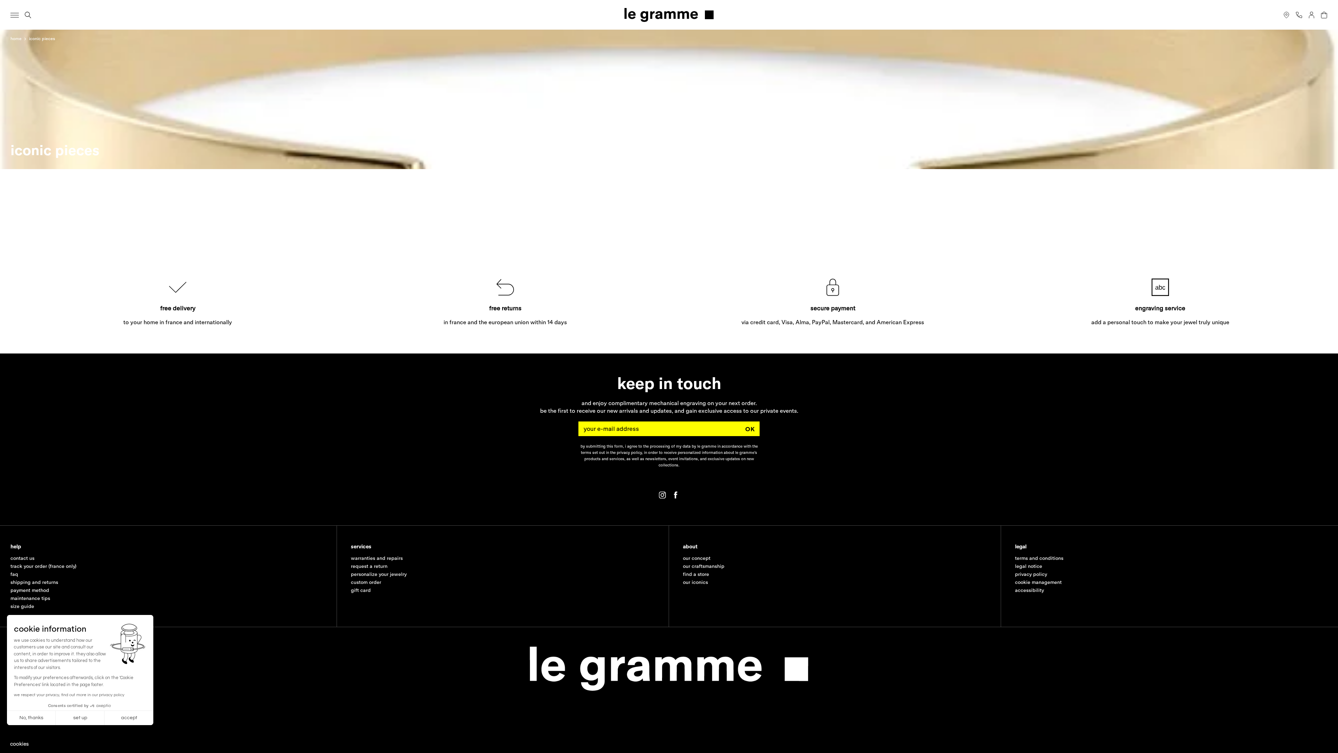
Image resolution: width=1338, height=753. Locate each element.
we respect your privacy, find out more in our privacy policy (69, 695)
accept (129, 717)
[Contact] (1298, 15)
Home (16, 38)
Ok (750, 429)
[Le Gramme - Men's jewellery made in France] (669, 14)
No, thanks (31, 717)
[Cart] (1324, 15)
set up (80, 717)
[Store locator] (1286, 15)
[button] (19, 744)
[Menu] (14, 15)
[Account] (1311, 15)
